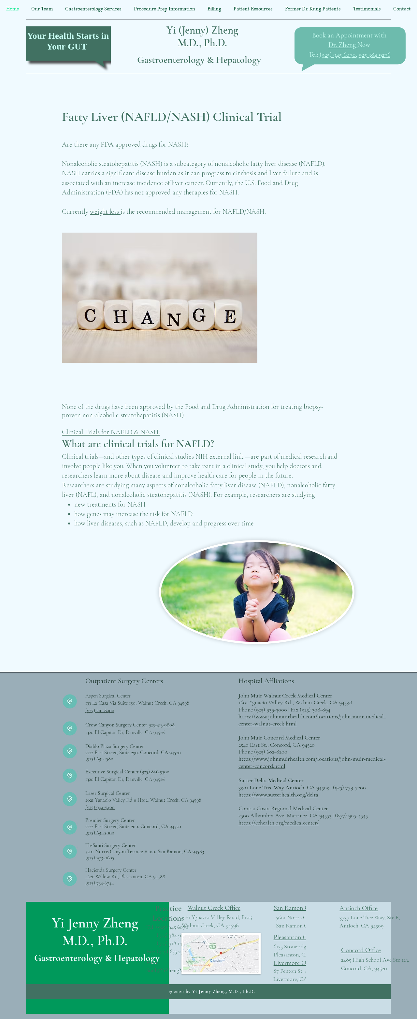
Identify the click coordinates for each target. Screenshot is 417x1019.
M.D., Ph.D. (202, 42)
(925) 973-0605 (99, 857)
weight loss (105, 212)
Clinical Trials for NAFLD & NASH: (111, 432)
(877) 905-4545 (351, 815)
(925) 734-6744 (99, 883)
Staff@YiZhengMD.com (171, 970)
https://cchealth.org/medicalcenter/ (278, 822)
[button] (93, 9)
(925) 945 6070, (338, 55)
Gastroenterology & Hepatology (199, 60)
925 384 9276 (374, 55)
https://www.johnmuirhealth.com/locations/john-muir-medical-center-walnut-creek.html (312, 720)
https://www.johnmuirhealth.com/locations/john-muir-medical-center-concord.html (312, 762)
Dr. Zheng (342, 45)
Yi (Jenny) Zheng (202, 30)
